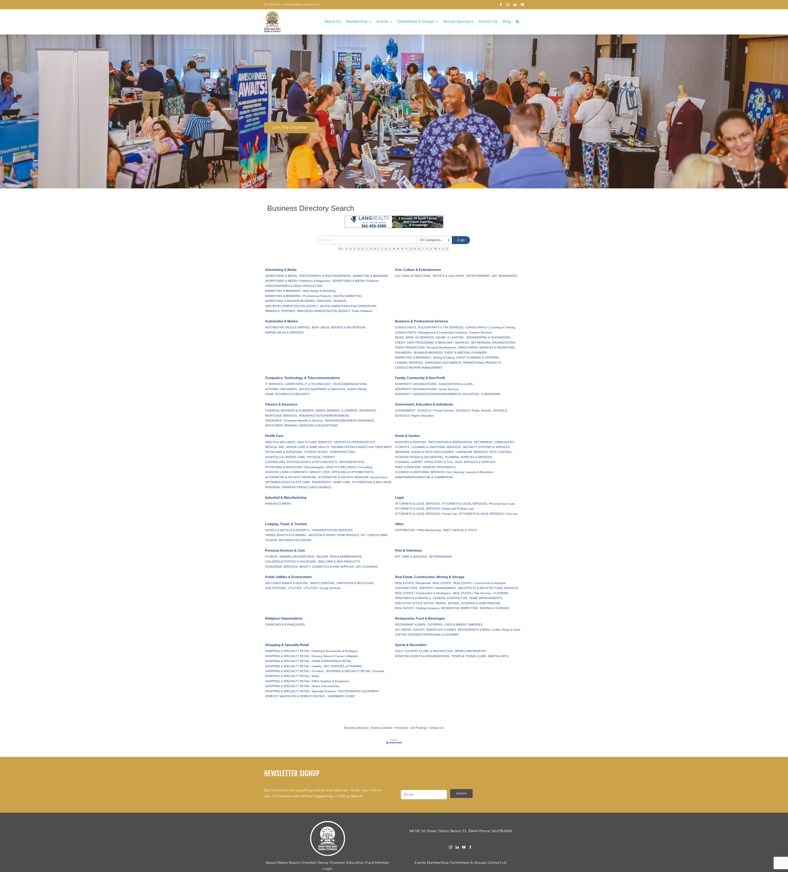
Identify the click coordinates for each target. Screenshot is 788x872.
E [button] (363, 249)
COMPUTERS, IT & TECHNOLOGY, (308, 384)
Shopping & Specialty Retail (287, 645)
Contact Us (436, 727)
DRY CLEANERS (367, 566)
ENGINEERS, (403, 352)
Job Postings (418, 727)
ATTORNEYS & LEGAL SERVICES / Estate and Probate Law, (434, 508)
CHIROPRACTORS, (343, 452)
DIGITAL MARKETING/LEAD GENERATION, (348, 306)
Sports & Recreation (411, 645)
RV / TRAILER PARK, (374, 535)
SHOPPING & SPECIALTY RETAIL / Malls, (292, 676)
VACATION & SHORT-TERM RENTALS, (334, 535)
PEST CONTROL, (501, 452)
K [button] (386, 249)
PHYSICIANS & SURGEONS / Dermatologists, (295, 467)
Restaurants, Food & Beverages (420, 618)
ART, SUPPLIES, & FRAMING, (343, 666)
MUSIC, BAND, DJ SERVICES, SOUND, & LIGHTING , (430, 337)
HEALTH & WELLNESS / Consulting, (349, 467)
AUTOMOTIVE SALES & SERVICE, (288, 327)
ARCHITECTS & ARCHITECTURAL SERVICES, (488, 588)
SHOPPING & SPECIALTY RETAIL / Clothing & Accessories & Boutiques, (312, 651)
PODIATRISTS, (322, 482)
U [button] (427, 249)
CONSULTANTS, (406, 327)
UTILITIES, (295, 588)
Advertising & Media (281, 270)
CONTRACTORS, (406, 588)
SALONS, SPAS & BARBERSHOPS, (339, 556)
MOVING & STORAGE (494, 608)
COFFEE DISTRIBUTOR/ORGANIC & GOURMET (427, 634)
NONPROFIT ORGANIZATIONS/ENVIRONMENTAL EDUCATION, (437, 394)
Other (399, 524)
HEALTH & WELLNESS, (280, 442)
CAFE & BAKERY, (455, 624)
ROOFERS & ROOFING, (411, 442)
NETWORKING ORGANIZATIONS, (493, 342)
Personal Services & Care (285, 550)
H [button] (375, 249)
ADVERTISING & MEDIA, (281, 275)
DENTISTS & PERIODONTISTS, (355, 442)
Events (420, 863)
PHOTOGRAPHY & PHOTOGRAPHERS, (325, 275)
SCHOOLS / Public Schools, (474, 410)
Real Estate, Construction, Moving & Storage (429, 577)
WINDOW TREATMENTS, (439, 467)
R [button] (415, 249)
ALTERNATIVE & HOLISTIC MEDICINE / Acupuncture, (353, 477)
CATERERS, (435, 624)
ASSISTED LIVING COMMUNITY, (286, 472)
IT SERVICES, (274, 384)
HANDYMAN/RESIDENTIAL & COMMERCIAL (424, 477)
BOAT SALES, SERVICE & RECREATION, (339, 327)
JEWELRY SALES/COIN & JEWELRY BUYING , (295, 696)
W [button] (435, 249)
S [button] (419, 249)
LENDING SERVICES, (409, 362)
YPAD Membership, (429, 530)
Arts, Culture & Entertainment (418, 270)
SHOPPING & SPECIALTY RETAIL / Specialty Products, (301, 691)
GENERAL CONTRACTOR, (450, 598)
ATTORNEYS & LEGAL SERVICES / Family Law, (426, 513)
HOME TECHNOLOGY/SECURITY (287, 394)
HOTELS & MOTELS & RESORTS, (287, 530)
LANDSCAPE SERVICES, (472, 452)
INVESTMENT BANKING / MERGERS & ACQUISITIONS (301, 425)
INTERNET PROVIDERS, (281, 389)
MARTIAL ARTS (498, 656)
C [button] (354, 249)
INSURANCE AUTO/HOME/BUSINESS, (324, 415)
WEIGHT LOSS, (320, 472)
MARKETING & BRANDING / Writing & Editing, (425, 357)
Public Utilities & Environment (288, 577)
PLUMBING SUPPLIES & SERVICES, (469, 457)
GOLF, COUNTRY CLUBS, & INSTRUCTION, (424, 651)
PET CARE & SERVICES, (411, 556)
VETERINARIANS (440, 556)
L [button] (390, 249)
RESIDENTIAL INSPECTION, (460, 608)
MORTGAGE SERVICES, (281, 415)
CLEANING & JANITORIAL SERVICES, (436, 447)
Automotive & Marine (281, 321)
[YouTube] (463, 847)
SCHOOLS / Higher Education (414, 415)
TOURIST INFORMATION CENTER (288, 540)
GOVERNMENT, (405, 410)
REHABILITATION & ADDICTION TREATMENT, (361, 447)
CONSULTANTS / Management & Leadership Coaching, (431, 332)
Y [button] (443, 249)
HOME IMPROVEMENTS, (486, 598)
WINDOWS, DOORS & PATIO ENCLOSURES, (424, 452)
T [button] (423, 249)
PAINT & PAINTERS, (408, 467)
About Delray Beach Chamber (291, 863)
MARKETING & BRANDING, (371, 275)
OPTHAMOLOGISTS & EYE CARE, (288, 482)
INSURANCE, (368, 410)
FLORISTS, (402, 447)
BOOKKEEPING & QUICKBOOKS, (489, 337)
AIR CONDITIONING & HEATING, (287, 583)
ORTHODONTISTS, (352, 462)
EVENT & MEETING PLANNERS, (465, 352)
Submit (461, 793)
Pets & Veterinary (408, 550)
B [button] (350, 249)
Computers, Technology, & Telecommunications (302, 378)
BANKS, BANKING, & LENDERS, (337, 410)
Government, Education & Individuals (424, 404)
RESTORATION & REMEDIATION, (450, 442)
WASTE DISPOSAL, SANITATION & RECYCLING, (342, 583)
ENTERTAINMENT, (478, 275)
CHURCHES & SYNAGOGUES (285, 624)
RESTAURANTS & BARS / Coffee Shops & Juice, (489, 629)
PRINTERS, (324, 301)
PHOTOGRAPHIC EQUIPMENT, (358, 691)
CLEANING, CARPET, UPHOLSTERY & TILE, (424, 462)
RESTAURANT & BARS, (410, 624)
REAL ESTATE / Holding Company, (417, 608)
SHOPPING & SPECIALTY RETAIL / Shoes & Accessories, (302, 686)
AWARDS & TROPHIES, (280, 311)
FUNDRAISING (491, 394)
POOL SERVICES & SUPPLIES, (475, 462)
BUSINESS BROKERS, (428, 352)
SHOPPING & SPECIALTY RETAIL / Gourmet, (355, 671)
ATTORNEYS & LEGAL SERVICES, (418, 503)
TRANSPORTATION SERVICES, (332, 530)
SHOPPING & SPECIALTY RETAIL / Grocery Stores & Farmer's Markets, (312, 656)
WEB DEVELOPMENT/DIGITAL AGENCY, (291, 306)
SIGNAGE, (340, 301)
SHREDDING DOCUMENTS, (443, 362)
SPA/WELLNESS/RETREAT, (297, 556)
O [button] (402, 249)
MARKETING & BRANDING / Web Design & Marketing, (300, 290)
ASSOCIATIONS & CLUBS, (456, 384)
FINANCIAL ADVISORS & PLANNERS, (290, 410)
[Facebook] (470, 847)
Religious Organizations (283, 618)
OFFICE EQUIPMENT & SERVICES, (322, 389)
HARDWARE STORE (341, 696)
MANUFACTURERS (278, 503)
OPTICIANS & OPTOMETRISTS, (353, 472)
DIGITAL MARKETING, (348, 296)
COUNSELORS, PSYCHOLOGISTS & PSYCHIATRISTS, (301, 462)
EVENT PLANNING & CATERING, (478, 357)
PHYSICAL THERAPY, (321, 457)
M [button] (394, 249)
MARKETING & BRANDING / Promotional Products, (298, 296)
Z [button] (447, 249)
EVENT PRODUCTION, (410, 347)
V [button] (431, 249)
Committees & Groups (468, 863)
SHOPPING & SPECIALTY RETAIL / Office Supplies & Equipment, (307, 681)
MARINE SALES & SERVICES (284, 332)
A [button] (346, 249)
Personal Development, (442, 347)
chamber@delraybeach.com (302, 4)
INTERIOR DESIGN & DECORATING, (419, 457)
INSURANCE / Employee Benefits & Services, (294, 420)
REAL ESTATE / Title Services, (472, 593)
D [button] (359, 249)
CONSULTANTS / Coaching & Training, (490, 327)
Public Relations (362, 311)
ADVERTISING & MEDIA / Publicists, (355, 280)
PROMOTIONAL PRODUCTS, (482, 362)
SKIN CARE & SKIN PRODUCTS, (339, 561)
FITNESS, (271, 556)
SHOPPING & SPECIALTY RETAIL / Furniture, (295, 671)
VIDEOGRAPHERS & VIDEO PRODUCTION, (294, 286)
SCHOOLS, (500, 410)
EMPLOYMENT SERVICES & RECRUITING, (486, 347)
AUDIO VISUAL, (357, 389)
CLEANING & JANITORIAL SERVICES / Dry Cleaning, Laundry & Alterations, (444, 472)
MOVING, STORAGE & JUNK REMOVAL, (475, 603)
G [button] (371, 249)
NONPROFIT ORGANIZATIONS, (416, 384)
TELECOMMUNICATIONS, (350, 384)
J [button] (382, 249)
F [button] (367, 249)
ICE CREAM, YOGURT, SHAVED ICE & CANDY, (426, 629)
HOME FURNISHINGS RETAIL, (332, 661)
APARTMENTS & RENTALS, (413, 598)
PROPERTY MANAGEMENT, (438, 588)
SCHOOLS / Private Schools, (436, 410)
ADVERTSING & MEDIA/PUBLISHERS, (290, 301)
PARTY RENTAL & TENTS (460, 530)
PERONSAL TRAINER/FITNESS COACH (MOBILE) (298, 487)
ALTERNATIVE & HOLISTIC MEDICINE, (291, 477)
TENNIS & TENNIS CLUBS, (469, 656)
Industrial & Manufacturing (285, 497)
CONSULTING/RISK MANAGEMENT (418, 367)
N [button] (398, 249)
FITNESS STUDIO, (316, 452)
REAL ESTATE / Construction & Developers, (423, 593)
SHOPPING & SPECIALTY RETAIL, (287, 661)
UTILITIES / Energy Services (322, 588)
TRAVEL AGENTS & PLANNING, (286, 535)
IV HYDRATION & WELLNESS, (372, 482)
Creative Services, (480, 332)
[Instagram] (450, 847)
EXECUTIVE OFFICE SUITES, (414, 603)
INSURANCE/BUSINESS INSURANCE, (350, 420)
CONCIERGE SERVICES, (281, 566)
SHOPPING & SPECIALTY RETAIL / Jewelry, (293, 666)
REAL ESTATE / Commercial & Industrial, (479, 583)
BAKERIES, (475, 624)
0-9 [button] (340, 249)
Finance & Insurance (281, 404)
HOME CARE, (342, 482)
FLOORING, (501, 593)
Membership (438, 863)
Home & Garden (407, 436)
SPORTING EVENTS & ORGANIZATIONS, (422, 656)
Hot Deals (401, 727)
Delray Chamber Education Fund (346, 863)
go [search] (463, 240)
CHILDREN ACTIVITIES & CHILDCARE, (291, 561)
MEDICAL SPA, (275, 447)
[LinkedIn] (457, 847)
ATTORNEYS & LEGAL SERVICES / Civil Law (488, 513)
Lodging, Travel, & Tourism (286, 524)
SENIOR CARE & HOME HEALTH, (308, 447)
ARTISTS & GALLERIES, (449, 275)
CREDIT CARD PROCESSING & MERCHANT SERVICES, (432, 342)
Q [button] (411, 249)
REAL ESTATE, (442, 583)
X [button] (439, 249)
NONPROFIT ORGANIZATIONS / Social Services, (427, 389)
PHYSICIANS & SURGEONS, (284, 452)
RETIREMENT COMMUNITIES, (494, 442)
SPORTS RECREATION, (471, 651)
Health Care (274, 436)
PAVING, (441, 603)
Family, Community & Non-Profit (420, 378)
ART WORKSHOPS (504, 275)
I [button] (378, 249)
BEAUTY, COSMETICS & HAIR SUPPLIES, (327, 566)
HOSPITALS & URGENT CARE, (285, 457)
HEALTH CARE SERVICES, (315, 442)
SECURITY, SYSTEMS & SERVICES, (486, 447)
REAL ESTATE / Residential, (413, 583)
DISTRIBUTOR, (405, 530)
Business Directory (356, 727)
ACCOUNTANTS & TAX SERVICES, (441, 327)
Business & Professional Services (421, 321)
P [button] (406, 249)
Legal (399, 497)
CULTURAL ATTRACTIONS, (413, 275)
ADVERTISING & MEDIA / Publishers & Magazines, (298, 280)
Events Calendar (382, 727)
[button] (517, 21)
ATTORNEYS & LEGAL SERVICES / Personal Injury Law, (478, 503)
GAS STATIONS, (276, 588)
